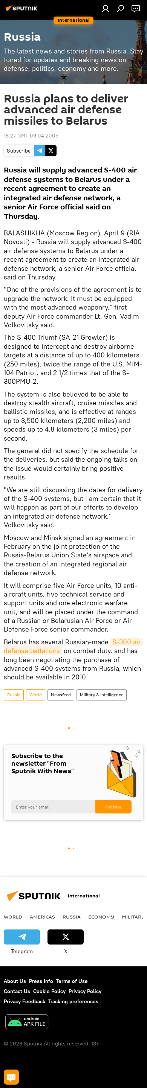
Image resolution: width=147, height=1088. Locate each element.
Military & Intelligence (101, 694)
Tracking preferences (73, 1001)
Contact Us (17, 991)
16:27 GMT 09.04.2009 (31, 135)
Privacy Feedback (24, 1001)
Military (133, 916)
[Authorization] (105, 8)
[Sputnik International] (22, 11)
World (35, 694)
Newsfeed (61, 694)
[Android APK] (26, 1022)
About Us (15, 981)
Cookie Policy (49, 991)
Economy (101, 916)
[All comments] (11, 1077)
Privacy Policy (85, 991)
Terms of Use (72, 981)
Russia (13, 694)
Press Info (41, 981)
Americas (42, 916)
